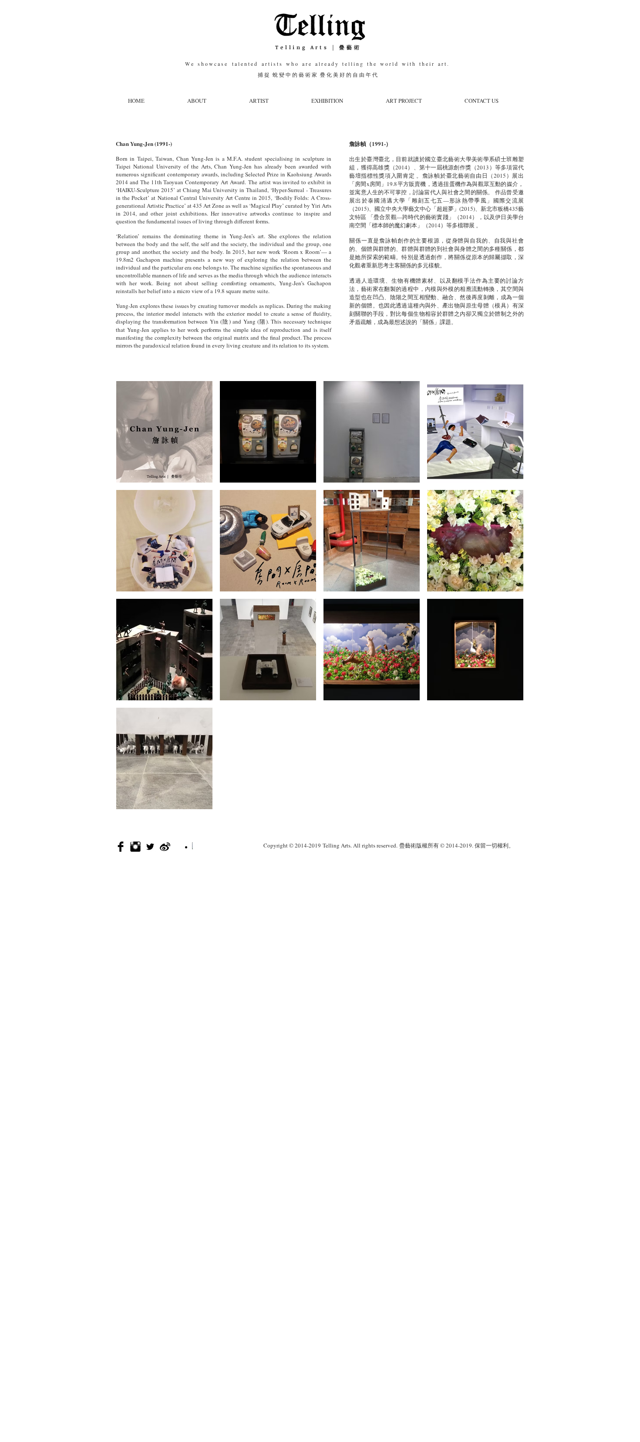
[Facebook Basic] (120, 846)
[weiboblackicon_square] (165, 846)
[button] (164, 432)
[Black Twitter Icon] (150, 846)
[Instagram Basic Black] (135, 846)
